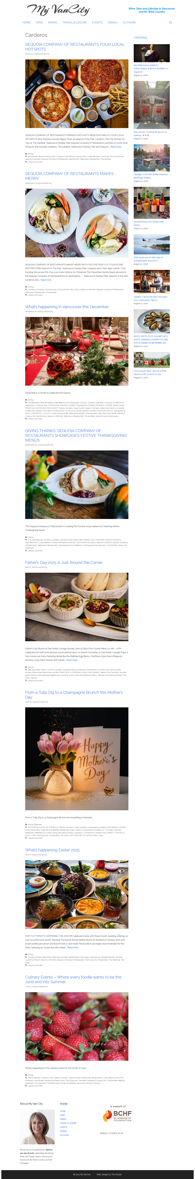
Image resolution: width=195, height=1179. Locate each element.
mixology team (91, 413)
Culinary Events (74, 1078)
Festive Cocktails (66, 408)
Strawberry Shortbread (34, 1080)
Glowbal (122, 672)
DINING (52, 22)
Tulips (100, 835)
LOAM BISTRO (36, 413)
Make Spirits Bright (76, 413)
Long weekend (45, 542)
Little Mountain (94, 156)
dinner (121, 405)
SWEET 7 (110, 833)
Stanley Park (74, 159)
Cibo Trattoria (54, 1078)
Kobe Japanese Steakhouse (48, 675)
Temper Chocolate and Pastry (110, 675)
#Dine (30, 1078)
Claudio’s (64, 405)
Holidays (93, 411)
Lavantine (64, 675)
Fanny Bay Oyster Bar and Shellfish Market (48, 830)
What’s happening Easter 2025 (52, 850)
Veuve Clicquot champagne (107, 416)
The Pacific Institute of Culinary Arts (92, 1080)
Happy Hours (81, 156)
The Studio (117, 1174)
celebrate (99, 403)
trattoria (34, 678)
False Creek (78, 540)
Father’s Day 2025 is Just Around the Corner (64, 562)
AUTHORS (129, 22)
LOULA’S (46, 413)
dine (71, 289)
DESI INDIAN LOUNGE (96, 670)
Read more (115, 147)
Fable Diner (46, 957)
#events (37, 1078)
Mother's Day (101, 833)
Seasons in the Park (33, 159)
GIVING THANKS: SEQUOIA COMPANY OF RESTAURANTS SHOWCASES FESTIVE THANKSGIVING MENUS (76, 435)
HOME (27, 22)
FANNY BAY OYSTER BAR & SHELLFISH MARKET (79, 672)
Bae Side (31, 670)
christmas (40, 289)
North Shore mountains (86, 542)
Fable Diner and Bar (60, 957)
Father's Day (105, 672)
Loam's (72, 675)
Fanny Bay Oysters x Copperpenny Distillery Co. (85, 830)
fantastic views (89, 540)
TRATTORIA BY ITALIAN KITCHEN (83, 835)
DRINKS (112, 22)
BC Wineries (33, 156)
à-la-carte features (35, 540)
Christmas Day (51, 289)
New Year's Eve (104, 413)
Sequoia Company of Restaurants (54, 159)
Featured (38, 824)
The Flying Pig (42, 835)
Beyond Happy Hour (47, 156)
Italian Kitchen (30, 675)
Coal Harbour (70, 156)
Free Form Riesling (113, 540)
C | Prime (50, 670)
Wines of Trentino (93, 1083)
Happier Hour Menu (44, 411)
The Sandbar (106, 159)
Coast (76, 827)
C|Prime (62, 827)
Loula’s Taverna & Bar (59, 413)
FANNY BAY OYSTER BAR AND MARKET (41, 408)
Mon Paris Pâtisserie (83, 675)
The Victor (64, 835)
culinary (64, 1078)
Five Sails (95, 408)
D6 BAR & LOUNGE (104, 405)
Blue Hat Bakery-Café (49, 403)
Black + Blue (41, 670)
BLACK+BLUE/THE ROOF (47, 827)
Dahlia (115, 405)
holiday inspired (82, 411)
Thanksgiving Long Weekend (70, 545)
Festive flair (100, 540)
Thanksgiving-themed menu (94, 545)
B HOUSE (32, 827)
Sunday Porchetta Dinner (55, 1080)
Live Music (105, 156)
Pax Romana (41, 416)
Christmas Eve (63, 289)
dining (76, 289)
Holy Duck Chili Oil (105, 411)
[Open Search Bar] (170, 22)
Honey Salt (56, 833)
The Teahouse (114, 960)
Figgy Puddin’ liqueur (82, 408)
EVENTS (97, 22)
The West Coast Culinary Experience (61, 1083)
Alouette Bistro (34, 403)
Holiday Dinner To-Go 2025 (64, 411)
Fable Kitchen (74, 957)
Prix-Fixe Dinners (117, 156)
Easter (38, 957)
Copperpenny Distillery (85, 405)
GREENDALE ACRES (43, 833)
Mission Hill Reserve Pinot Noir (64, 542)
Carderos (60, 156)
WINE (39, 22)
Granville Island (31, 542)
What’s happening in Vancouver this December (67, 306)
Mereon (37, 960)
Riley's (94, 675)
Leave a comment (35, 162)
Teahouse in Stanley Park (90, 159)
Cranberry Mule (66, 540)
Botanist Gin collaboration (69, 403)
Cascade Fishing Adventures (74, 670)
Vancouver (81, 1083)
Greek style (104, 408)
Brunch (84, 403)
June (105, 1078)
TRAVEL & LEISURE (74, 22)
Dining (30, 154)
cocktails (71, 405)
